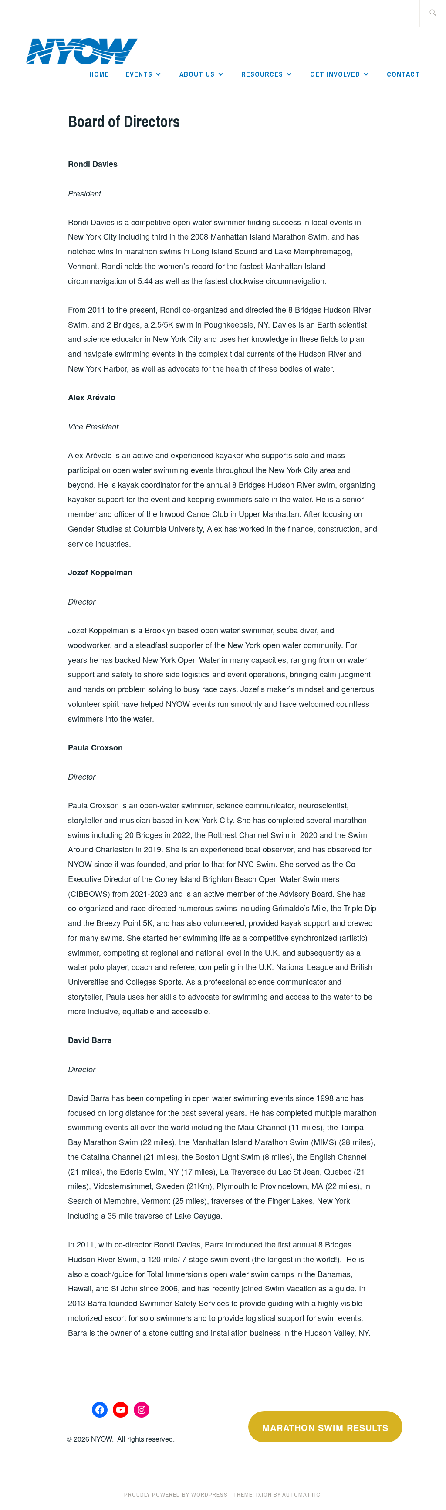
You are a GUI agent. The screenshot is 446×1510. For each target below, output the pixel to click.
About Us (197, 74)
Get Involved (335, 74)
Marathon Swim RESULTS (325, 1427)
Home (99, 74)
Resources (262, 74)
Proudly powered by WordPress (176, 1495)
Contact (403, 74)
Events (138, 74)
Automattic (301, 1495)
